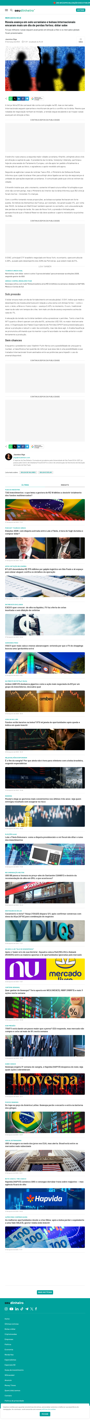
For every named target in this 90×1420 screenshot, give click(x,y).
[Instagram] (6, 1308)
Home (7, 1319)
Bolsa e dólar (46, 472)
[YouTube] (11, 1308)
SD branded (9, 1375)
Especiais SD (10, 1365)
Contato (8, 1395)
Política (8, 1344)
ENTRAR (80, 10)
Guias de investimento (14, 1370)
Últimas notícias (12, 1324)
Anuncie (8, 1380)
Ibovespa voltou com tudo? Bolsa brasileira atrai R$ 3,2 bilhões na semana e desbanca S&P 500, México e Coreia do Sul (45, 285)
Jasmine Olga (11, 39)
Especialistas (10, 1360)
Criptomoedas (11, 1334)
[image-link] (45, 509)
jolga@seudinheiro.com (21, 457)
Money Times (10, 1385)
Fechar (45, 1414)
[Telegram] (26, 1308)
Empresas (9, 1339)
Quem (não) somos (12, 1390)
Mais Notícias (45, 1292)
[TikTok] (21, 1309)
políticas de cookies (48, 1409)
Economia (9, 1349)
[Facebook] (36, 1309)
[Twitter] (31, 1308)
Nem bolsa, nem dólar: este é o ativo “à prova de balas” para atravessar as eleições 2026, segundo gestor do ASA (42, 274)
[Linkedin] (17, 1308)
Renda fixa (9, 1354)
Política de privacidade (14, 1401)
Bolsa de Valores (28, 472)
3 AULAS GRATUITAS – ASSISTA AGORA (72, 3)
